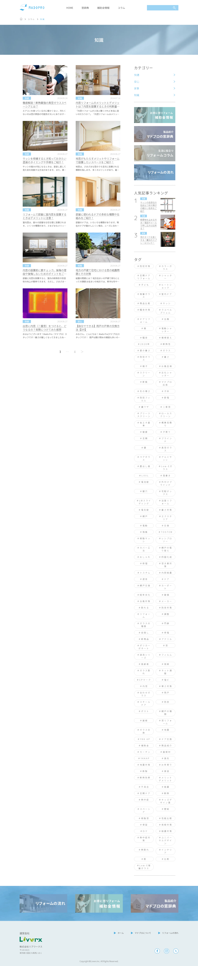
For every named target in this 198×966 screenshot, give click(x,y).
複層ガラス (145, 295)
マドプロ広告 (166, 383)
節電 (167, 397)
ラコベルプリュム (166, 311)
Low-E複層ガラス (144, 867)
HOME (69, 8)
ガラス (167, 350)
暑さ (167, 356)
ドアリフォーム (145, 320)
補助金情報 (103, 8)
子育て (167, 431)
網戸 (145, 516)
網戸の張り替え (166, 549)
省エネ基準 (145, 424)
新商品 (145, 639)
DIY (145, 831)
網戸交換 (145, 585)
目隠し (145, 632)
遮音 (145, 579)
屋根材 (167, 751)
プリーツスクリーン (144, 415)
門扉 (167, 623)
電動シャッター (166, 330)
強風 (145, 531)
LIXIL (145, 475)
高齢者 (145, 664)
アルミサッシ (166, 458)
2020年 (145, 344)
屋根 (145, 720)
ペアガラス (145, 458)
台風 (167, 319)
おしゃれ (145, 556)
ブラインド (166, 440)
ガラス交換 (145, 731)
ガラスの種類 (145, 625)
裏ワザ (145, 406)
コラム (121, 8)
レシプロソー (166, 540)
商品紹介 (166, 745)
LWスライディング (145, 502)
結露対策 (166, 831)
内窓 (145, 686)
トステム (145, 572)
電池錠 (145, 481)
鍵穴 (145, 491)
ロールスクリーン (166, 415)
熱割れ (145, 849)
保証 (145, 824)
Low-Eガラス (167, 468)
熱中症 (145, 799)
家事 (136, 88)
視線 (167, 664)
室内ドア (166, 294)
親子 (145, 366)
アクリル (167, 639)
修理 (145, 563)
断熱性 (167, 344)
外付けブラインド (166, 483)
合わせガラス (145, 694)
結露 (167, 786)
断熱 (167, 793)
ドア (167, 579)
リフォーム (145, 615)
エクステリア (167, 518)
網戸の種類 (166, 713)
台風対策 (145, 601)
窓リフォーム (166, 722)
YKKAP (145, 758)
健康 (145, 431)
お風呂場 (166, 366)
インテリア (166, 851)
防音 (167, 701)
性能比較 (166, 818)
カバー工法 (145, 549)
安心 (136, 81)
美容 (167, 771)
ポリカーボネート (144, 647)
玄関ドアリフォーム (144, 277)
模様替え (166, 337)
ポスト (145, 711)
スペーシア (145, 810)
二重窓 (167, 406)
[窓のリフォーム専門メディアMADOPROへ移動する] (21, 19)
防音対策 (166, 607)
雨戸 (167, 692)
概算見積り (166, 424)
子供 (167, 391)
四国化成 (166, 556)
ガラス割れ (145, 672)
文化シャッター (166, 374)
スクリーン (145, 374)
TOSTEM (167, 531)
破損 (167, 594)
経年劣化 (145, 594)
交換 (167, 525)
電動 (145, 525)
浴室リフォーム (166, 502)
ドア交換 (166, 739)
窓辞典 (85, 8)
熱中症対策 (145, 839)
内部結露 (166, 572)
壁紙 (167, 808)
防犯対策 (145, 266)
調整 (167, 614)
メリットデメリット (165, 779)
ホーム (121, 932)
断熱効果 (145, 777)
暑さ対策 (166, 509)
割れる (145, 607)
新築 (145, 381)
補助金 (145, 745)
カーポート (166, 587)
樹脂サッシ (145, 540)
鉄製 (145, 771)
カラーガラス (166, 267)
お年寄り (166, 764)
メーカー (166, 601)
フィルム (166, 654)
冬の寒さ (145, 391)
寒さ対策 (166, 686)
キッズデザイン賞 (166, 801)
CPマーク (145, 679)
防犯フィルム (145, 399)
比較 (167, 858)
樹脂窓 (145, 818)
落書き (167, 475)
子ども (145, 284)
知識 (136, 95)
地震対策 (145, 764)
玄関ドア (145, 793)
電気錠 (145, 509)
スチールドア (145, 703)
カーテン (145, 751)
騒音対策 (145, 309)
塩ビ (167, 679)
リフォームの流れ (170, 932)
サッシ (167, 303)
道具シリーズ (145, 656)
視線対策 (166, 824)
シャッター (166, 277)
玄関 (145, 438)
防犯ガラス (145, 358)
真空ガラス (166, 449)
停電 (167, 632)
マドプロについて (143, 932)
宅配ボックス (166, 493)
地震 (167, 729)
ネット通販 (166, 672)
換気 (167, 758)
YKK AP (145, 739)
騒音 (145, 337)
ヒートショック (166, 286)
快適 (136, 75)
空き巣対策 (166, 565)
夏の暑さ (145, 350)
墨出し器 (145, 466)
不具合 (145, 786)
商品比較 (145, 303)
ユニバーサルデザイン (165, 840)
